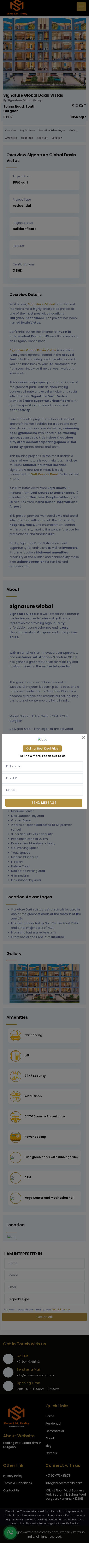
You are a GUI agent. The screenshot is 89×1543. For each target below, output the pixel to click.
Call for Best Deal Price (42, 748)
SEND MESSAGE (44, 802)
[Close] (83, 737)
